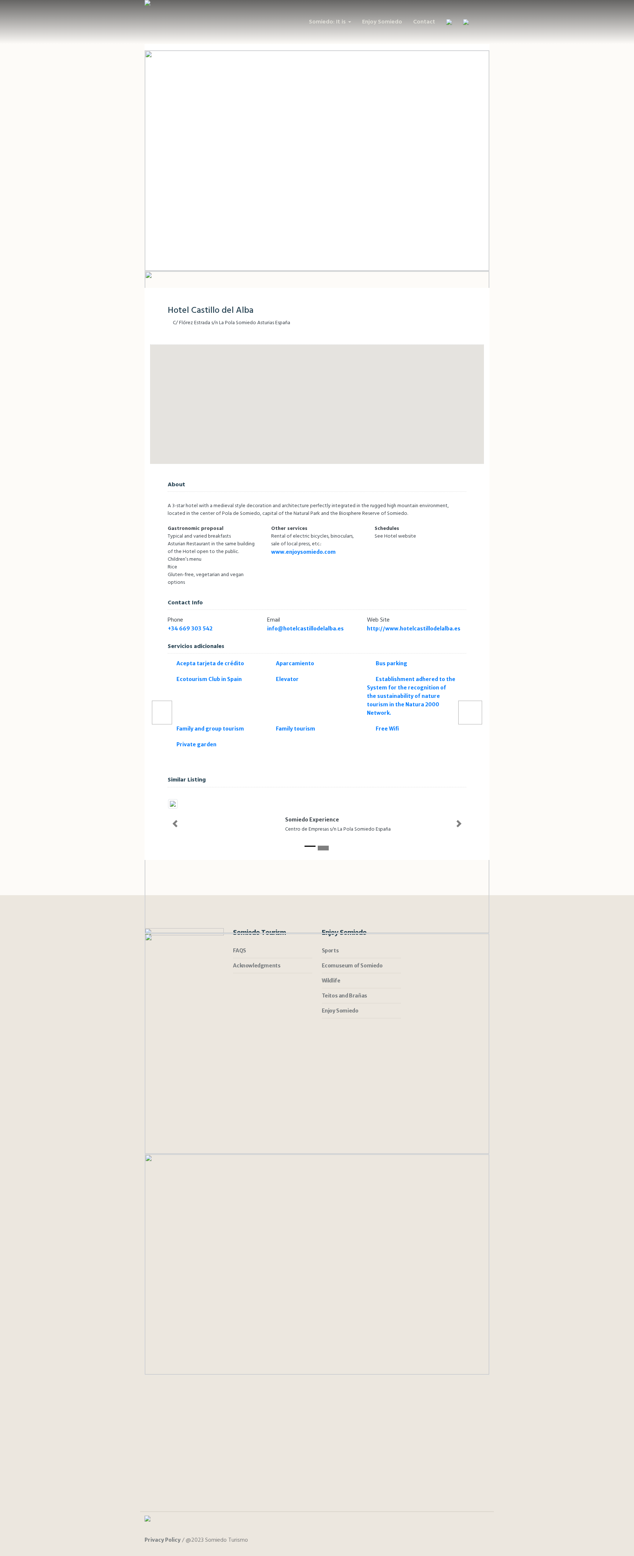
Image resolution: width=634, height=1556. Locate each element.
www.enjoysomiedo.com (303, 552)
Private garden (196, 744)
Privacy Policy (163, 1540)
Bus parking (391, 663)
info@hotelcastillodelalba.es (305, 628)
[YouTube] (483, 1540)
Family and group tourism (210, 728)
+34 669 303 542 (190, 628)
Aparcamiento (295, 663)
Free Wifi (387, 728)
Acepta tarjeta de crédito (210, 663)
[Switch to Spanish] (449, 22)
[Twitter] (469, 1540)
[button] (175, 823)
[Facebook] (456, 1540)
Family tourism (295, 728)
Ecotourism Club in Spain (209, 679)
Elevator (287, 679)
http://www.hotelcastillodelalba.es (414, 628)
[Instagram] (442, 1540)
